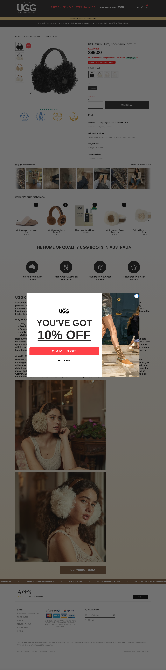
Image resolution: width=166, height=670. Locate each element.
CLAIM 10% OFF (64, 351)
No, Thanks (64, 360)
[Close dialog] (137, 296)
